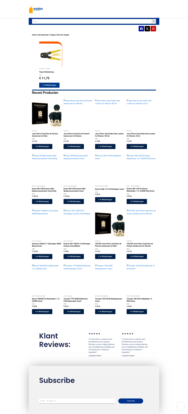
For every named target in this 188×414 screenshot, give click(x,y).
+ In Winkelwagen (49, 85)
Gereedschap (43, 35)
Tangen (53, 35)
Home (34, 35)
